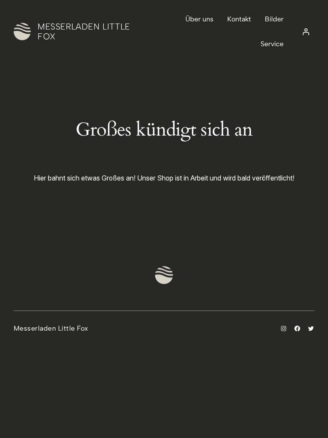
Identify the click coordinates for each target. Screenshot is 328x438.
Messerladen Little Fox (84, 31)
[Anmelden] (305, 31)
